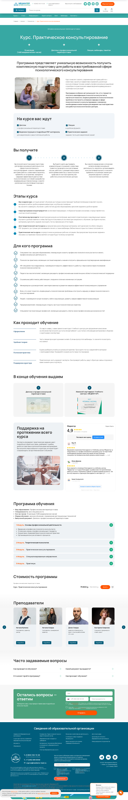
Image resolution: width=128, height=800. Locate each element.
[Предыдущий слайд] (4, 627)
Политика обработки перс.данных (46, 786)
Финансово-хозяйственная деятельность (77, 734)
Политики (75, 704)
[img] (22, 4)
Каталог (23, 21)
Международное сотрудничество (101, 741)
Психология (31, 21)
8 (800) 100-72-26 (39, 4)
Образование (17, 746)
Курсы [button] (15, 16)
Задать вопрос (47, 16)
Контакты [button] (73, 16)
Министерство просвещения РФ (22, 784)
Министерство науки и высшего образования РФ (45, 784)
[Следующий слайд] (123, 627)
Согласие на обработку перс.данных (66, 786)
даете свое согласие (43, 793)
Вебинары (64, 16)
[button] (108, 4)
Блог (56, 16)
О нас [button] (23, 16)
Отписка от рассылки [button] (44, 788)
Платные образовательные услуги (49, 750)
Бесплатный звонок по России (33, 757)
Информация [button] (33, 16)
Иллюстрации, (17, 786)
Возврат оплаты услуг (57, 788)
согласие (76, 707)
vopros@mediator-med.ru (54, 4)
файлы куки (14, 791)
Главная (15, 21)
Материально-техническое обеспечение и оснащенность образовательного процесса (51, 745)
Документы (16, 743)
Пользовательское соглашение (29, 788)
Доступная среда (96, 734)
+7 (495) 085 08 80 (33, 760)
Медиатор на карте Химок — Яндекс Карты (90, 489)
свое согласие (74, 703)
